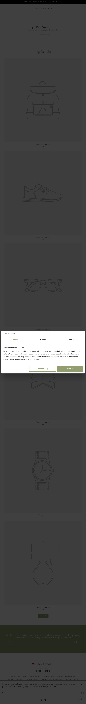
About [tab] (71, 340)
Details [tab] (43, 340)
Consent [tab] (15, 340)
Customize (41, 369)
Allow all (70, 369)
